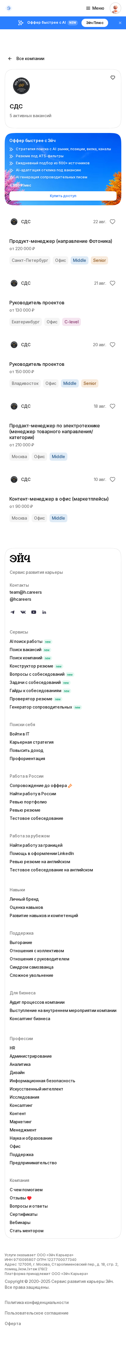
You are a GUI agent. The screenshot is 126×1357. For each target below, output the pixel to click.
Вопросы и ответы (29, 1206)
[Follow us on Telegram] (13, 612)
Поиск (30, 649)
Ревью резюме (25, 810)
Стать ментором (26, 1230)
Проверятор (35, 698)
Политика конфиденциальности (37, 1302)
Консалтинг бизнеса (30, 1018)
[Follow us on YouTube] (34, 612)
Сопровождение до (39, 785)
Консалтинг (21, 1105)
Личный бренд (24, 899)
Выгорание (21, 942)
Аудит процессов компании (37, 1002)
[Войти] (115, 8)
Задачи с (39, 682)
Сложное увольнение (31, 975)
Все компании (30, 58)
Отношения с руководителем (39, 958)
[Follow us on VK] (23, 612)
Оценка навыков (26, 907)
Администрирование (31, 1056)
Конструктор (36, 665)
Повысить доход (26, 750)
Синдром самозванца (31, 967)
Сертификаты (24, 1214)
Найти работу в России (33, 793)
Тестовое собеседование (36, 818)
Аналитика (20, 1064)
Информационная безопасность (42, 1080)
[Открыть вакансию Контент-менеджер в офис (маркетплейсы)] (63, 498)
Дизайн (17, 1072)
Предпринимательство (33, 1162)
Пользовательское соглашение (37, 1312)
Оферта (13, 1323)
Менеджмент (23, 1129)
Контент (18, 1113)
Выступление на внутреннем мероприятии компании (63, 1010)
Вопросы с (41, 674)
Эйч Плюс (94, 23)
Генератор (45, 706)
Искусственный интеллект (36, 1088)
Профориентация (27, 758)
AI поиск (30, 641)
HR (12, 1047)
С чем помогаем (26, 1189)
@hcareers (20, 599)
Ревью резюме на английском (40, 861)
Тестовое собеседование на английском (51, 869)
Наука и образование (31, 1138)
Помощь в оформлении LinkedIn (42, 853)
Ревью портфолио (28, 801)
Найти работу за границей (36, 845)
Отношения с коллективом (37, 950)
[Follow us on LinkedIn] (44, 612)
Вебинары (20, 1222)
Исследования (24, 1097)
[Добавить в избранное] (113, 77)
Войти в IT (20, 733)
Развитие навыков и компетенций (44, 915)
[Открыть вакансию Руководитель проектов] (63, 302)
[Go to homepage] (63, 557)
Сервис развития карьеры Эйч (82, 1281)
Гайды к (39, 690)
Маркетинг (21, 1121)
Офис (15, 1146)
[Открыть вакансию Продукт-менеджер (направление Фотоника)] (63, 240)
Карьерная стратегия (32, 742)
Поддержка (21, 1154)
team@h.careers (26, 592)
